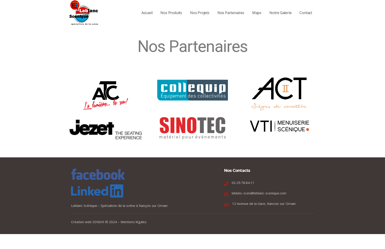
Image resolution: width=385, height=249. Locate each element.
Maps (256, 12)
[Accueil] (84, 12)
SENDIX (98, 222)
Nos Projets (199, 12)
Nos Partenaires (230, 12)
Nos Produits (171, 12)
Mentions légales (134, 222)
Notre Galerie (280, 12)
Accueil (147, 12)
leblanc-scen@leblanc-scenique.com (259, 193)
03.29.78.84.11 (243, 182)
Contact (305, 12)
